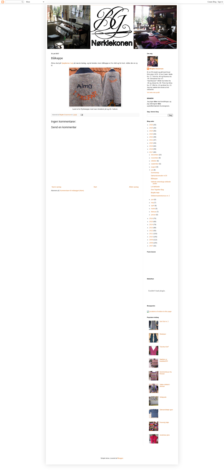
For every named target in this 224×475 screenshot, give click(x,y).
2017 (151, 152)
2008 (151, 243)
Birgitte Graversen (156, 69)
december (155, 155)
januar (153, 215)
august (153, 167)
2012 (151, 231)
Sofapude (163, 397)
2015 (151, 222)
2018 (151, 149)
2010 (151, 237)
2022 (151, 137)
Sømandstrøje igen (166, 410)
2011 (151, 234)
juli (152, 170)
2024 (151, 131)
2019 (151, 146)
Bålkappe (154, 179)
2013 (151, 228)
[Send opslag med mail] (81, 114)
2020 (151, 143)
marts (153, 209)
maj (152, 203)
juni (152, 199)
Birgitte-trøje (155, 193)
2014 (151, 224)
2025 (151, 128)
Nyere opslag (56, 187)
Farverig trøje (164, 422)
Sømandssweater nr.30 (159, 176)
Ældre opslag (134, 187)
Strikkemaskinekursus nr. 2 (160, 196)
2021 (151, 140)
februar (154, 212)
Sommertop (155, 173)
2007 (151, 246)
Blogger (120, 458)
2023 (151, 134)
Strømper (163, 334)
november (155, 158)
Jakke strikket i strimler (165, 385)
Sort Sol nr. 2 (164, 321)
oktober (154, 161)
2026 (151, 125)
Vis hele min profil (153, 92)
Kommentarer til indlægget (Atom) (72, 191)
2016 (151, 218)
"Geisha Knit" (164, 347)
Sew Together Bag (157, 190)
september (155, 164)
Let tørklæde (155, 187)
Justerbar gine (165, 435)
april (153, 206)
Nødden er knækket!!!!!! (164, 360)
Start (95, 187)
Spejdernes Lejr (67, 63)
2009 (151, 240)
